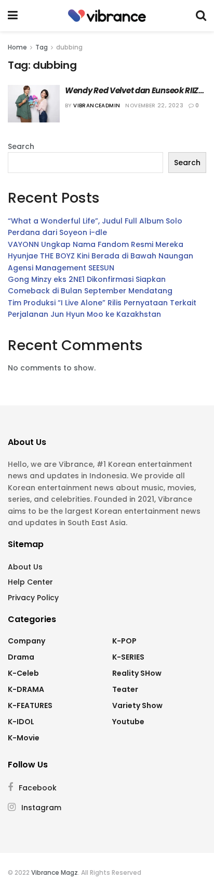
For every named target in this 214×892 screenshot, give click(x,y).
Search (21, 146)
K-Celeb (23, 673)
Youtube (128, 721)
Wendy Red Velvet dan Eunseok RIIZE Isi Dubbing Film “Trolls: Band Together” (134, 90)
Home (17, 47)
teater (125, 689)
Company (26, 641)
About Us (25, 567)
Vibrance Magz (54, 872)
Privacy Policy (33, 597)
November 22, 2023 (154, 105)
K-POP (124, 641)
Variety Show (137, 705)
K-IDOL (21, 721)
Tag (41, 47)
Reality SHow (137, 673)
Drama (21, 657)
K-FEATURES (30, 705)
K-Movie (23, 738)
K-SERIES (128, 657)
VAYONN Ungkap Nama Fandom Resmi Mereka (95, 244)
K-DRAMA (26, 689)
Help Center (30, 582)
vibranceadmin (96, 105)
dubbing (69, 47)
